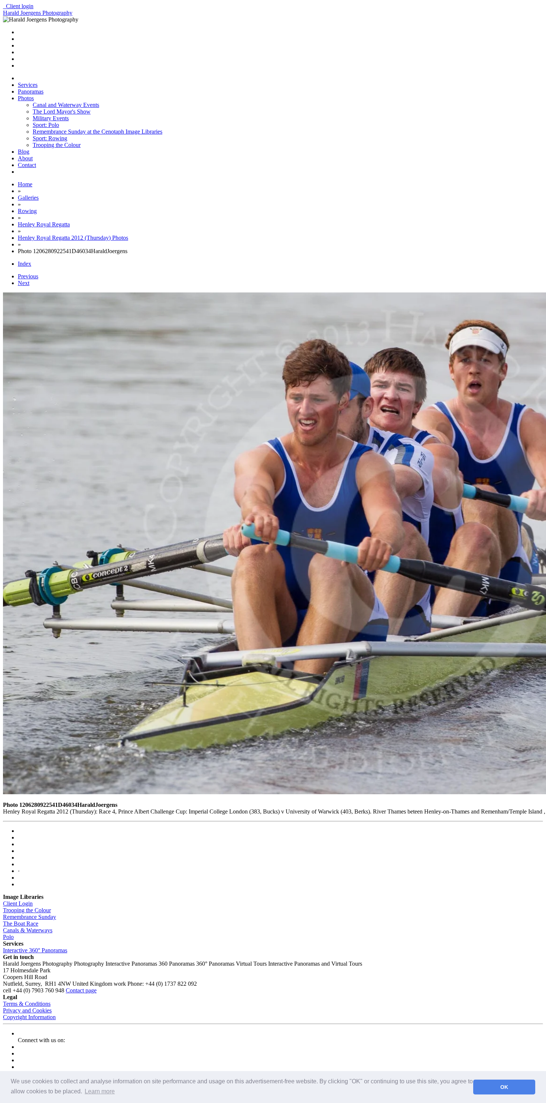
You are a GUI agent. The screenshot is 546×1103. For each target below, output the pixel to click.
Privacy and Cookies (27, 1010)
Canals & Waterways (27, 930)
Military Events (51, 118)
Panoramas (30, 91)
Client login (18, 6)
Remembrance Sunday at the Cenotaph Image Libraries (97, 131)
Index (24, 264)
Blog (23, 151)
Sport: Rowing (50, 138)
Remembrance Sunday (29, 917)
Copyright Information (29, 1017)
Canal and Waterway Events (66, 105)
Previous (28, 276)
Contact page (81, 990)
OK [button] (504, 1087)
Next (23, 283)
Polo (8, 937)
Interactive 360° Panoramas (35, 950)
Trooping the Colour (57, 145)
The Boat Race (20, 923)
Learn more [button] (100, 1091)
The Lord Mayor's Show (62, 111)
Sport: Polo (46, 125)
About (25, 158)
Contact (27, 165)
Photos (26, 98)
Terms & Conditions (27, 1004)
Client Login (18, 903)
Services (28, 85)
